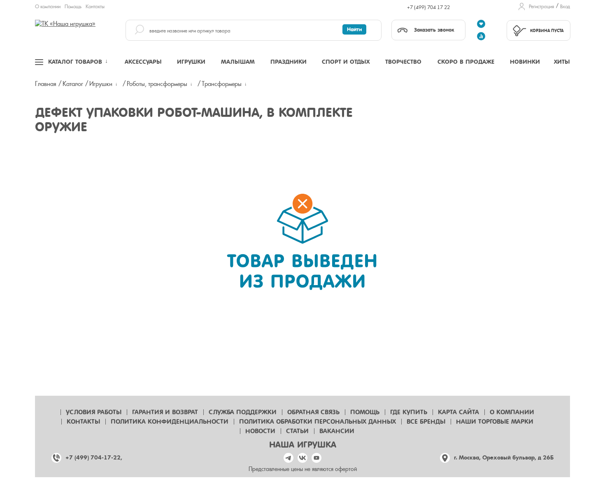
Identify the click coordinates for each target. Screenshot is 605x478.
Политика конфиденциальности (169, 421)
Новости (260, 431)
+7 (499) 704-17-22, (93, 457)
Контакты (95, 6)
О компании (47, 6)
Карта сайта (458, 412)
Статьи (297, 431)
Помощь (73, 6)
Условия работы (93, 412)
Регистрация (541, 6)
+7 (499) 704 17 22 (428, 7)
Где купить (408, 412)
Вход (565, 6)
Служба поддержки (243, 412)
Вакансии (336, 431)
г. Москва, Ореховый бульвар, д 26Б (504, 457)
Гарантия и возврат (165, 412)
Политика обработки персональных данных (317, 421)
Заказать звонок (434, 30)
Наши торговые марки (494, 421)
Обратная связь (313, 412)
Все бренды (426, 421)
